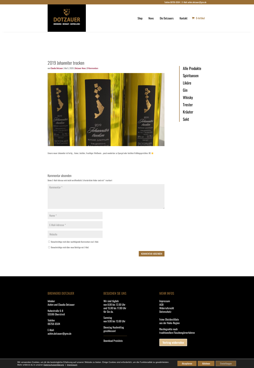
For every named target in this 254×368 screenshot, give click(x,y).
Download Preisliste (113, 341)
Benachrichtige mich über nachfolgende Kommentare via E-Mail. (75, 241)
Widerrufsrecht (166, 308)
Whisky (188, 97)
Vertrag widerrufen (173, 342)
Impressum (164, 301)
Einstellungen (226, 363)
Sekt (186, 119)
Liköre (187, 83)
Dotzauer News (80, 68)
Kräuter (188, 111)
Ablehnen (206, 363)
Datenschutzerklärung (54, 365)
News (151, 18)
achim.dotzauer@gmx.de (197, 2)
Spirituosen (190, 75)
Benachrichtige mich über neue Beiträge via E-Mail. (70, 247)
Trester (188, 104)
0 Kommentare (92, 68)
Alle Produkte (192, 68)
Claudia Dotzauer (57, 68)
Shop (140, 18)
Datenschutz (165, 311)
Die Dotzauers (167, 18)
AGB (161, 304)
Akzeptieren (187, 363)
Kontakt (183, 18)
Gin (185, 90)
